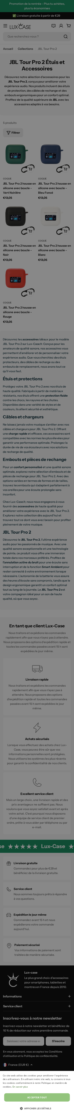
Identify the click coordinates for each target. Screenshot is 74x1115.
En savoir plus (20, 1086)
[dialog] (37, 1093)
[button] (37, 1108)
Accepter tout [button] (37, 1097)
